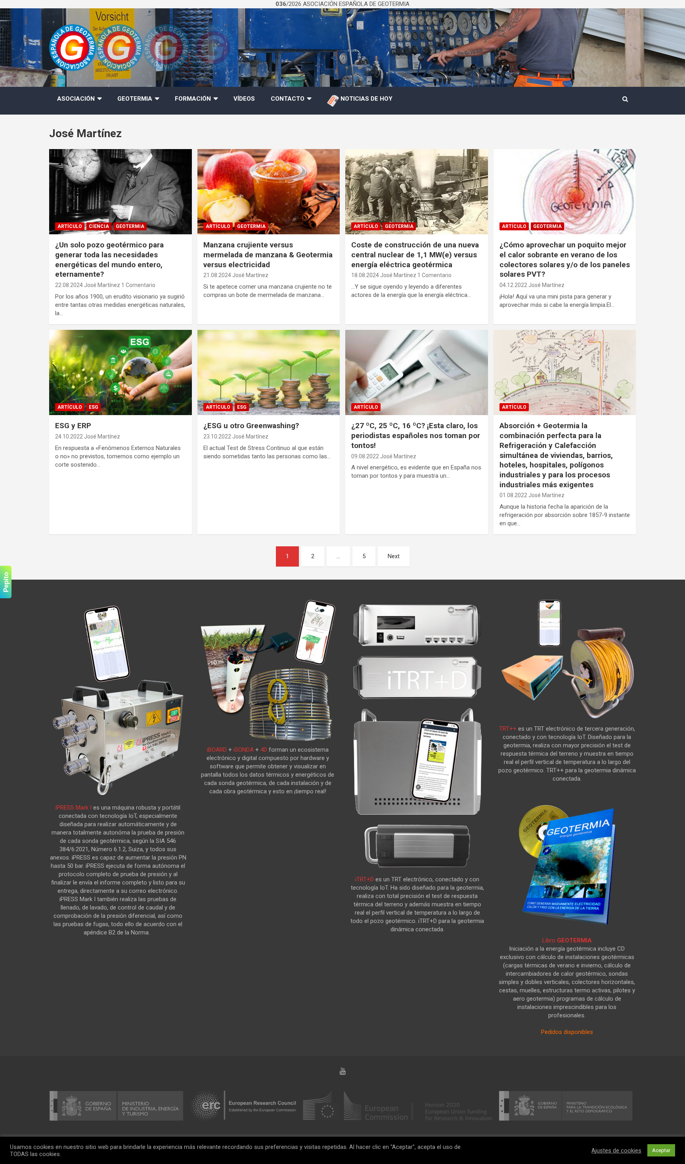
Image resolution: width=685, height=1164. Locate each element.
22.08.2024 (69, 285)
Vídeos (244, 98)
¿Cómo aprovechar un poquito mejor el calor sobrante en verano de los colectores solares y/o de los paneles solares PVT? (564, 259)
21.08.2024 (217, 275)
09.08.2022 (365, 456)
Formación (193, 98)
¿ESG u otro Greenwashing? (251, 425)
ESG (93, 407)
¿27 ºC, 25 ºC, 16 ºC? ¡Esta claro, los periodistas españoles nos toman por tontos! (415, 435)
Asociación (76, 98)
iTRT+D (364, 879)
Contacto (287, 98)
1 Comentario (138, 285)
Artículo (69, 226)
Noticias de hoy (365, 98)
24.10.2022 (69, 436)
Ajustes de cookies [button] (616, 1150)
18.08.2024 (365, 275)
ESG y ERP (73, 425)
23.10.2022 (217, 436)
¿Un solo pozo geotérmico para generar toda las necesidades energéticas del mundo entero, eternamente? (109, 259)
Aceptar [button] (661, 1150)
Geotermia (134, 98)
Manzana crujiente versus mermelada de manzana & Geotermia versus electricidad (268, 254)
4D (263, 749)
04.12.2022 (513, 285)
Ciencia (99, 226)
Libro (567, 940)
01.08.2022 (513, 495)
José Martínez (102, 285)
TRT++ (508, 728)
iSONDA (243, 749)
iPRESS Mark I (73, 807)
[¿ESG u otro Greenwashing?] (268, 372)
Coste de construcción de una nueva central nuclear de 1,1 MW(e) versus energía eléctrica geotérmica (415, 254)
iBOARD (217, 749)
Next (394, 556)
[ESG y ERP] (120, 372)
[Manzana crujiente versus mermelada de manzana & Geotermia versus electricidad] (268, 192)
